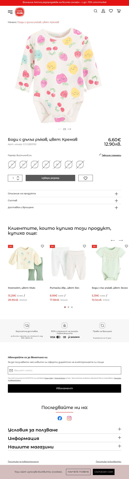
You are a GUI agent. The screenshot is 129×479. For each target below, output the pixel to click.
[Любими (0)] (111, 12)
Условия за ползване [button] (33, 430)
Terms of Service (60, 378)
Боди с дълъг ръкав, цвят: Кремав (38, 22)
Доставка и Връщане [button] (21, 207)
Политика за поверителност (23, 461)
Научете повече (78, 471)
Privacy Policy (49, 378)
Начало (12, 22)
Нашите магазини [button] (31, 446)
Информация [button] (23, 438)
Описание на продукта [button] (22, 193)
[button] (65, 307)
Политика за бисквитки (108, 461)
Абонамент (64, 388)
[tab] (64, 193)
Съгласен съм (104, 471)
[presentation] (114, 240)
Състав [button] (12, 200)
